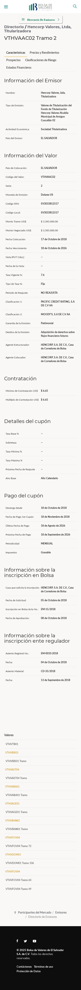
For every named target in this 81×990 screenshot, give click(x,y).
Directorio (14, 27)
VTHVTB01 (12, 744)
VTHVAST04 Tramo (16, 778)
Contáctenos (24, 967)
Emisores (61, 912)
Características (15, 52)
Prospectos (13, 60)
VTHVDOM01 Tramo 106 (20, 863)
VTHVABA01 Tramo (16, 795)
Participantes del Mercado (34, 912)
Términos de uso (43, 967)
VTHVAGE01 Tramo (16, 812)
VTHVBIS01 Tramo (16, 761)
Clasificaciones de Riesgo (40, 60)
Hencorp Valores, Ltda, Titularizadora (37, 29)
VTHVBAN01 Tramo (17, 829)
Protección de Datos (29, 971)
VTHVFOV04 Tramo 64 (18, 880)
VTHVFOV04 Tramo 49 (18, 889)
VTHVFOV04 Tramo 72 (18, 846)
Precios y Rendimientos (44, 52)
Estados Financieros (18, 67)
